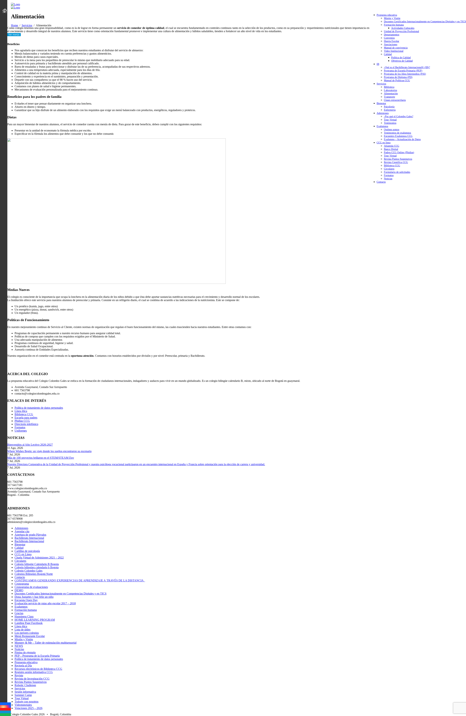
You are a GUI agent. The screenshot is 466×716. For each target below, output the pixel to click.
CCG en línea (383, 142)
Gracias (19, 613)
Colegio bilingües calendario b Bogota (37, 567)
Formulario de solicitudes (397, 172)
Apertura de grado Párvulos (30, 534)
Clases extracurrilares (395, 100)
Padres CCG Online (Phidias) (399, 152)
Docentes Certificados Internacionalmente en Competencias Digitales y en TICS (425, 21)
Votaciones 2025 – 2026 (28, 708)
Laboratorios (390, 90)
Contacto (381, 182)
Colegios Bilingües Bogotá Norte (34, 573)
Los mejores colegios (27, 632)
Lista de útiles (22, 629)
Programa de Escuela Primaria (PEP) (403, 70)
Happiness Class (24, 616)
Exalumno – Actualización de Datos (402, 139)
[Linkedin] (5, 712)
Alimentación (391, 93)
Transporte (389, 96)
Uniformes (21, 430)
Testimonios (390, 123)
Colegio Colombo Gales (28, 570)
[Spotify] (5, 714)
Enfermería (390, 110)
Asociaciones (390, 44)
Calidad (388, 54)
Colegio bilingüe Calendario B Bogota (37, 564)
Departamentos (391, 34)
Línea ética (21, 411)
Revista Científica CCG (396, 162)
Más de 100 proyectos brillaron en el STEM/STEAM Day (40, 457)
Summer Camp (23, 695)
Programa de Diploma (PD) (398, 77)
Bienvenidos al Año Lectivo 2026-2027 (30, 444)
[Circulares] (4, 4)
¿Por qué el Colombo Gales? (398, 116)
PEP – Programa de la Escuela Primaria (37, 655)
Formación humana (394, 24)
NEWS (19, 645)
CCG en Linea (23, 554)
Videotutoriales (23, 704)
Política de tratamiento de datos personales (39, 407)
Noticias (388, 178)
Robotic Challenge (25, 685)
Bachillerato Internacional (29, 537)
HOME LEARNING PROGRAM (35, 619)
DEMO (19, 590)
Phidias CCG (22, 420)
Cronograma (22, 583)
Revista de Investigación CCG (32, 678)
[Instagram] (5, 706)
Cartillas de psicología (27, 551)
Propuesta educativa (387, 15)
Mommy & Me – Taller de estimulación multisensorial (45, 642)
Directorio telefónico (26, 424)
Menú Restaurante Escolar (30, 636)
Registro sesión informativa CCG (34, 672)
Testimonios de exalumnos (397, 132)
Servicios (381, 83)
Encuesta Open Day (26, 600)
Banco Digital (391, 149)
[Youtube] (5, 709)
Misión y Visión (392, 18)
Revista (19, 675)
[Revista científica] (4, 19)
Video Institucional (393, 51)
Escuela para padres (26, 417)
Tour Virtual (390, 119)
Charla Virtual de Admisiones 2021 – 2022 (39, 557)
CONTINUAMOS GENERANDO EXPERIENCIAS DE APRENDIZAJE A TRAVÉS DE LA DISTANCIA (80, 580)
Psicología (389, 106)
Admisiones (383, 113)
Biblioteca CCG (392, 165)
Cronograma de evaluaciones (31, 587)
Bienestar (381, 103)
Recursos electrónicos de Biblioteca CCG (38, 668)
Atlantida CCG (391, 146)
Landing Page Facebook (29, 623)
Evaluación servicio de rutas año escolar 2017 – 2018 (45, 603)
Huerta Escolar (391, 41)
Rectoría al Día (23, 665)
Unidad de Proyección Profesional (401, 31)
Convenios (389, 38)
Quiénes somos (391, 129)
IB (378, 64)
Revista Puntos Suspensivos (398, 159)
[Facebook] (5, 703)
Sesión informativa (25, 691)
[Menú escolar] (4, 15)
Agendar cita (22, 531)
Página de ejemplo (25, 652)
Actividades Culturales (402, 28)
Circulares (389, 168)
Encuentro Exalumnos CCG (398, 136)
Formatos (389, 175)
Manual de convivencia (396, 47)
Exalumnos (382, 126)
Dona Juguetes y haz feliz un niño (34, 596)
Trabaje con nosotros (26, 701)
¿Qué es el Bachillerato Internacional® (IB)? (407, 67)
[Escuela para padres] (4, 17)
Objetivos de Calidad (402, 60)
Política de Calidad (401, 57)
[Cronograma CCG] (4, 2)
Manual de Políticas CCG (397, 80)
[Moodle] (4, 6)
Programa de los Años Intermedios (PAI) (405, 74)
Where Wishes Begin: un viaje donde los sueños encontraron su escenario (49, 451)
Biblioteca (389, 87)
